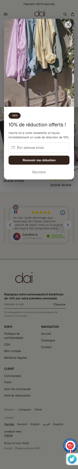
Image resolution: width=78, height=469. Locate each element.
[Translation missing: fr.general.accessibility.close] (68, 24)
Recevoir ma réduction (39, 160)
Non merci (39, 171)
